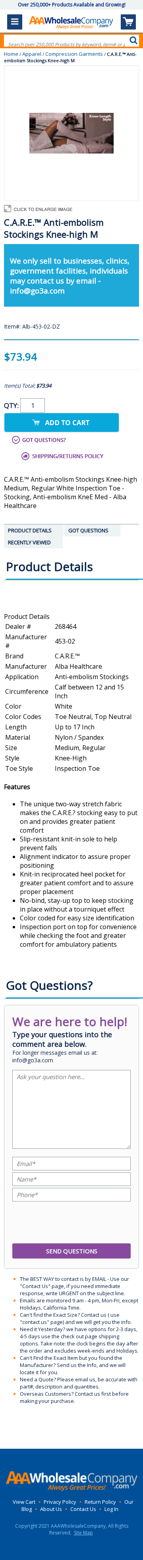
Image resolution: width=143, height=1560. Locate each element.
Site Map (83, 1532)
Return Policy (100, 1501)
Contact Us (83, 1509)
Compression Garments (74, 53)
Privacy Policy (60, 1501)
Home (11, 53)
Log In (111, 1509)
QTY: (12, 405)
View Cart (24, 1501)
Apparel (31, 53)
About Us (51, 1509)
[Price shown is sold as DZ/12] (71, 608)
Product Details (27, 616)
